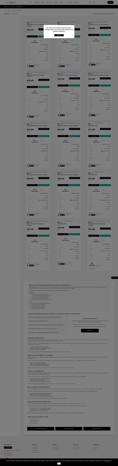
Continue (59, 35)
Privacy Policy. (107, 460)
